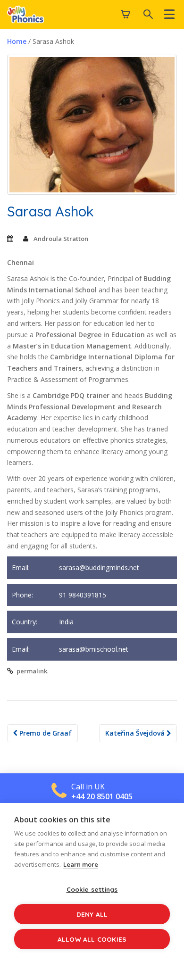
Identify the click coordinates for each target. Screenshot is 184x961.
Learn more (80, 864)
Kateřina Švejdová (136, 733)
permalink (32, 671)
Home (16, 41)
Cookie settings (92, 889)
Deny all (92, 914)
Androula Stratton (60, 238)
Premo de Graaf (44, 733)
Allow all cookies (92, 939)
